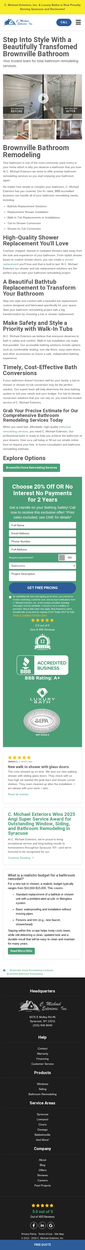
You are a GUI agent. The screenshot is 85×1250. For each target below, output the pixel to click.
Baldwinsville (42, 1134)
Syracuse (42, 1114)
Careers (43, 1180)
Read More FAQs (21, 951)
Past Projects (42, 1185)
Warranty (42, 1053)
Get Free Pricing (42, 588)
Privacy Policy (40, 615)
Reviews (42, 1175)
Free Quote (42, 1245)
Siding (42, 1089)
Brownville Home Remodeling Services (31, 468)
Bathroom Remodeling (42, 1094)
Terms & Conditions (22, 615)
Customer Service (42, 1063)
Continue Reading (19, 857)
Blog (42, 1165)
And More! (42, 1139)
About (42, 1159)
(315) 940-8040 (42, 1021)
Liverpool (42, 1119)
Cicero (43, 1124)
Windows (42, 1083)
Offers (42, 1170)
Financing (42, 1058)
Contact (42, 1048)
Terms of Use (45, 1234)
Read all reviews (18, 794)
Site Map (59, 1234)
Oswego (42, 1129)
